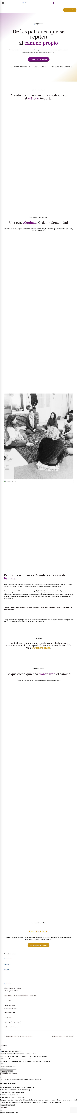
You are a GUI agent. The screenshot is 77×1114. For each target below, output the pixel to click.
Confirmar (11, 1105)
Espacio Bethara (9, 1012)
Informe (10, 1071)
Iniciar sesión (70, 10)
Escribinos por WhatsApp (38, 945)
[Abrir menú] (3, 3)
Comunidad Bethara (10, 1009)
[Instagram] (5, 1022)
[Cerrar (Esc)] (1, 1049)
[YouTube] (10, 1022)
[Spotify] (14, 1022)
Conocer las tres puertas (39, 59)
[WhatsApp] (19, 1022)
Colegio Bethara (9, 1005)
